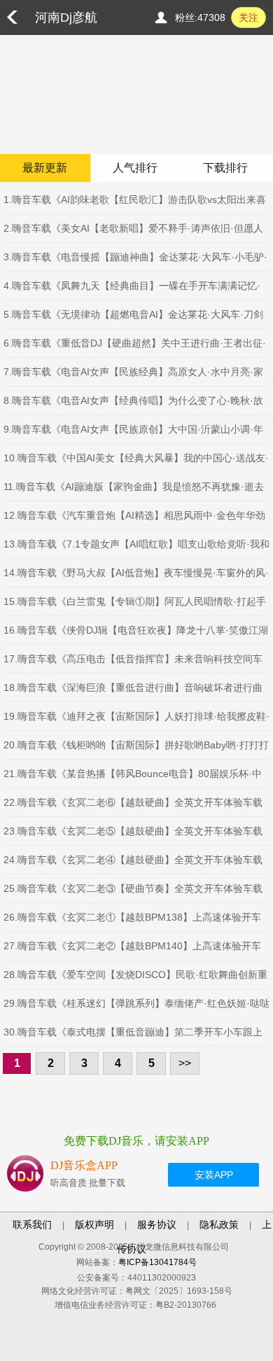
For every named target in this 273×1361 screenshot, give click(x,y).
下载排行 (225, 168)
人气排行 (135, 168)
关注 (248, 17)
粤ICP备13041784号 (157, 1262)
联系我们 (32, 1224)
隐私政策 (219, 1224)
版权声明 (94, 1224)
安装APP (214, 1174)
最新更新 (44, 168)
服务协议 (156, 1224)
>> (184, 1063)
